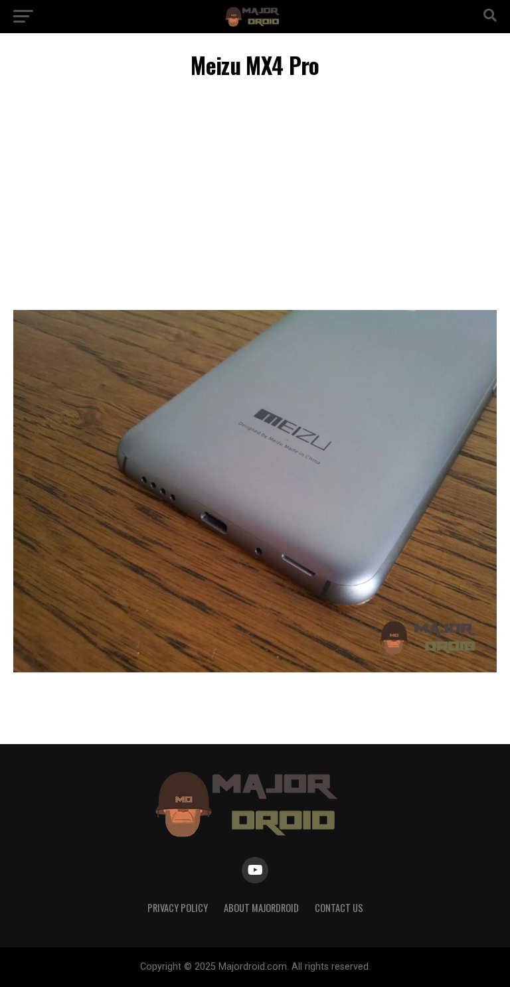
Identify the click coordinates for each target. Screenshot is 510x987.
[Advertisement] (255, 197)
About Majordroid (261, 908)
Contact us (339, 908)
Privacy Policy (177, 908)
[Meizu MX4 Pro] (255, 668)
